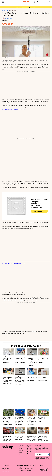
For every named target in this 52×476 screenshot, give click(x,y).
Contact (20, 452)
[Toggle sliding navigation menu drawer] (3, 2)
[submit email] (48, 454)
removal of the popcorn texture (15, 67)
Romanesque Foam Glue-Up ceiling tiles (20, 181)
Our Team (21, 448)
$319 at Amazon (39, 211)
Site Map (21, 454)
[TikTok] (31, 451)
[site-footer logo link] (5, 465)
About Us (21, 450)
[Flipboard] (27, 454)
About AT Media (5, 468)
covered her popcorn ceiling (34, 99)
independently (7, 60)
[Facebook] (3, 24)
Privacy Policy (45, 468)
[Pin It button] (47, 54)
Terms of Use (42, 458)
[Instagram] (31, 448)
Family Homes (5, 10)
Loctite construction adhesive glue (30, 222)
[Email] (9, 24)
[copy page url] (12, 24)
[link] (8, 359)
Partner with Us (5, 471)
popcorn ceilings (21, 64)
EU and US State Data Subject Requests (44, 469)
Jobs (3, 469)
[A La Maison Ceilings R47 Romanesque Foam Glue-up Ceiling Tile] (16, 205)
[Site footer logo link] (7, 447)
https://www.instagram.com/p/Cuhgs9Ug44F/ (14, 109)
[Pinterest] (6, 24)
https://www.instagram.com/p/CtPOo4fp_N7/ (14, 263)
